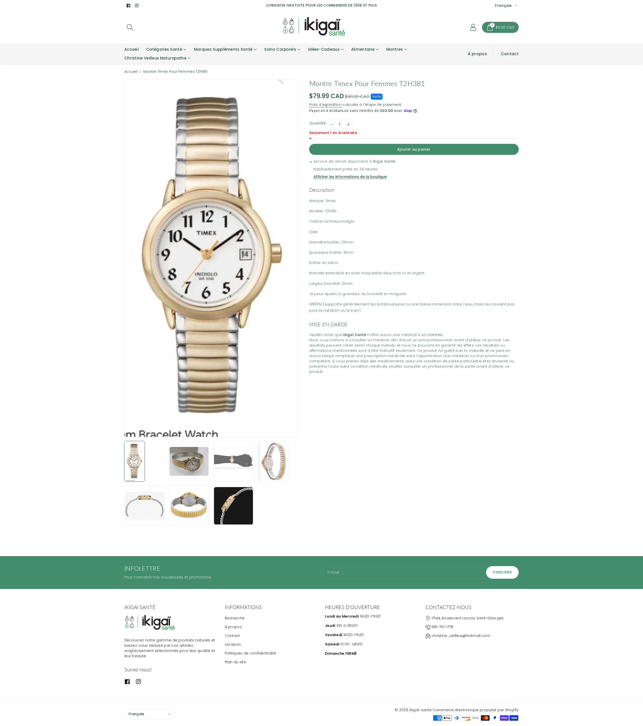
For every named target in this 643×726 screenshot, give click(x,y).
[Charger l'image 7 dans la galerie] (233, 506)
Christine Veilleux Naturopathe (155, 58)
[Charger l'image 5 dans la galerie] (144, 506)
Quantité (317, 123)
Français (136, 713)
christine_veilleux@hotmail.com (461, 635)
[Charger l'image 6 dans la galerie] (189, 506)
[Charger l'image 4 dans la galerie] (273, 461)
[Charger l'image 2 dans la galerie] (189, 461)
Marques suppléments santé (223, 49)
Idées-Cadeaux (323, 49)
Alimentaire (362, 49)
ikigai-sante (420, 709)
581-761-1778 (442, 626)
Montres (394, 49)
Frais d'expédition (325, 104)
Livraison (233, 644)
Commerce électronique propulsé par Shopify (476, 709)
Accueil (131, 71)
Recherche (235, 618)
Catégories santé (164, 49)
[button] (500, 27)
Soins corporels (280, 49)
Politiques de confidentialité (250, 653)
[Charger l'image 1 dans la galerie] (134, 461)
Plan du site (235, 662)
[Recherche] (129, 27)
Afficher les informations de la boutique (350, 176)
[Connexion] (472, 27)
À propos (477, 54)
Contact (510, 54)
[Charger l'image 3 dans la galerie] (233, 461)
